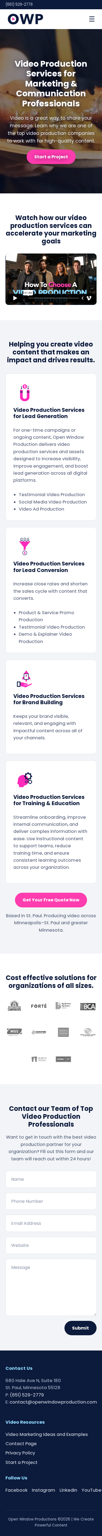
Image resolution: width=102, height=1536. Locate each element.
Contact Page (21, 1444)
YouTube (91, 1490)
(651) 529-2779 (19, 4)
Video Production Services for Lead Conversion (49, 567)
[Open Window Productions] (25, 19)
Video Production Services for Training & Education (49, 800)
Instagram (43, 1490)
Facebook (16, 1490)
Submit (80, 1328)
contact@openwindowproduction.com (53, 1402)
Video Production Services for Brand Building (49, 699)
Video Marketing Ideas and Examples (46, 1434)
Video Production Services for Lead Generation (49, 413)
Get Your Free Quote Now (51, 900)
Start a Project (51, 157)
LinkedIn (68, 1490)
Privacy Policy (20, 1453)
